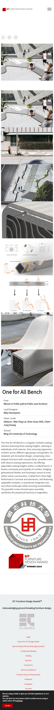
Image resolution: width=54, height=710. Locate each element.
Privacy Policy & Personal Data (28, 674)
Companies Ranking (28, 651)
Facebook (28, 679)
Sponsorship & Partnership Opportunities (28, 646)
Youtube (28, 688)
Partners (28, 660)
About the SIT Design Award (28, 641)
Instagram (28, 684)
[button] (3, 37)
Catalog (28, 655)
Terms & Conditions (28, 670)
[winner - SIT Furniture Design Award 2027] (27, 9)
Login (28, 637)
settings (19, 701)
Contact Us (28, 665)
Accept (7, 706)
